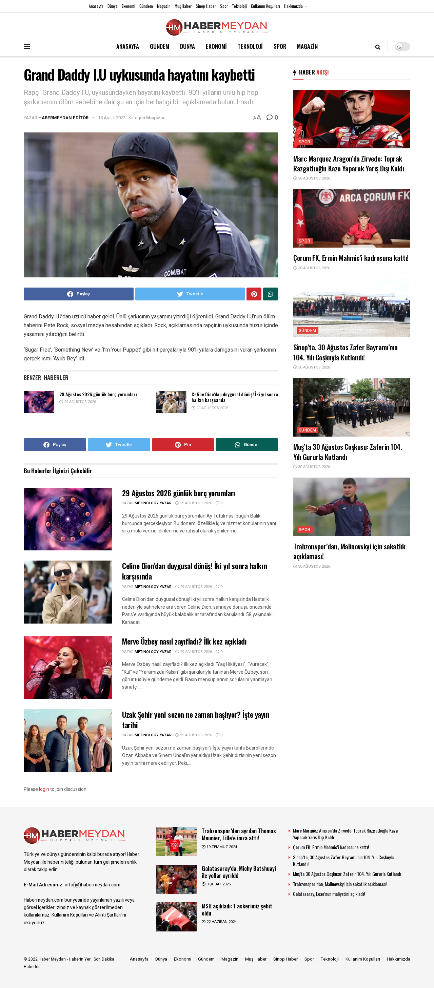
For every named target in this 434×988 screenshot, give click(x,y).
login (44, 789)
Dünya (112, 6)
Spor (224, 6)
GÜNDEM (159, 46)
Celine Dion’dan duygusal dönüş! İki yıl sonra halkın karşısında (235, 397)
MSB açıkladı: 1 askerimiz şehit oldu (237, 909)
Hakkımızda (293, 6)
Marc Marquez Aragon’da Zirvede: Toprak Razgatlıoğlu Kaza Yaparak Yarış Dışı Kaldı (348, 163)
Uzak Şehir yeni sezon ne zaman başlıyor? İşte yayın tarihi (196, 719)
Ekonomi (128, 6)
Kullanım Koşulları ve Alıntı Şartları (86, 915)
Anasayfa (96, 6)
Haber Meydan (52, 959)
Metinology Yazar (153, 503)
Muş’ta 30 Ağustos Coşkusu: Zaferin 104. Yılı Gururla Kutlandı (347, 451)
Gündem (146, 6)
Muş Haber (183, 6)
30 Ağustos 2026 (313, 178)
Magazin (164, 6)
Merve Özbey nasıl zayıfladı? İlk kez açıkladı (184, 641)
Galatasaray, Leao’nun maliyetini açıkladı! (329, 893)
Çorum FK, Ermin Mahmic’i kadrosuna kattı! (351, 257)
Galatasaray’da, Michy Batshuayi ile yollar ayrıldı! (239, 872)
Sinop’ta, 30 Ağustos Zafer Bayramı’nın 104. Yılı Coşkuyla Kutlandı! (345, 352)
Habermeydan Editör (63, 117)
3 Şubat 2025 (218, 884)
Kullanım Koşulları (265, 6)
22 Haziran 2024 (221, 922)
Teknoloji (239, 6)
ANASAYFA (127, 46)
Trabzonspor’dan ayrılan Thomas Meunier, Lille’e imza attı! (239, 834)
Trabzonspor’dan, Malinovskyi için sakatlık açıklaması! (349, 551)
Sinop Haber (206, 6)
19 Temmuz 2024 (221, 847)
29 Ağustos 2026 (79, 402)
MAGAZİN (307, 46)
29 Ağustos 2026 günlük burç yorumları (98, 394)
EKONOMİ (216, 46)
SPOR (280, 46)
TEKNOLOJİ (250, 46)
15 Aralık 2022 (111, 117)
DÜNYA (187, 46)
